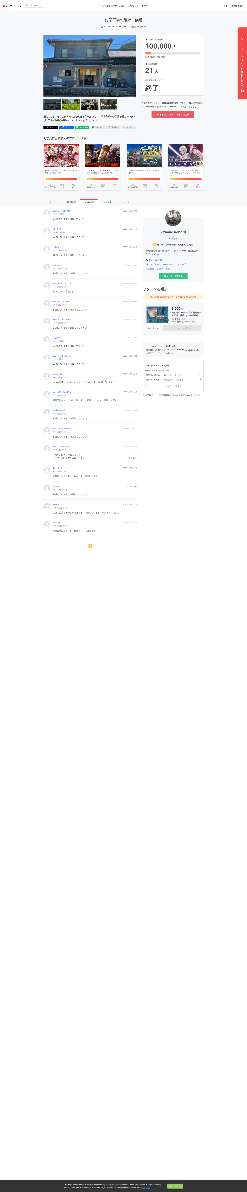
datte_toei (57, 468)
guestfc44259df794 (61, 211)
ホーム (53, 202)
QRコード (130, 127)
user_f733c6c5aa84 (62, 446)
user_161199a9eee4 (62, 428)
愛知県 (143, 26)
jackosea (57, 265)
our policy (146, 1187)
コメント (126, 202)
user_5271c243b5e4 (62, 319)
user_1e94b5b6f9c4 (62, 356)
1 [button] (90, 546)
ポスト (52, 127)
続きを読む (132, 457)
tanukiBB (57, 522)
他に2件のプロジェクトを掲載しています (175, 244)
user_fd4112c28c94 (62, 301)
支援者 (89, 202)
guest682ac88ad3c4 (62, 392)
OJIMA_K (57, 247)
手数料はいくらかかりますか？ (157, 370)
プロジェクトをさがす (138, 5)
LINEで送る (83, 127)
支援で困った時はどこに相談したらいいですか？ (164, 379)
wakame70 (57, 374)
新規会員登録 (237, 5)
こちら (174, 394)
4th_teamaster (155, 259)
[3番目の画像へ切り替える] (89, 104)
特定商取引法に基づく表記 (158, 268)
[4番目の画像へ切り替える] (108, 104)
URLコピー (99, 127)
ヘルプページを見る (173, 386)
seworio (56, 486)
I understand (175, 1186)
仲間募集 (107, 202)
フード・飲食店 (129, 26)
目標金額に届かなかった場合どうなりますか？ (163, 375)
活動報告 (71, 202)
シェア (67, 127)
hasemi (56, 504)
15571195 (57, 337)
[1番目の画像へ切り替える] (52, 104)
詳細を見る (152, 328)
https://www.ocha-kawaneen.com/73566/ (167, 264)
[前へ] (47, 66)
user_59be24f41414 (62, 283)
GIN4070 (57, 229)
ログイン (225, 5)
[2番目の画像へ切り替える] (71, 104)
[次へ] (133, 66)
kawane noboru (111, 26)
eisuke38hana (59, 410)
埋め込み (114, 127)
